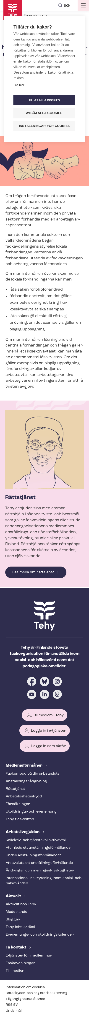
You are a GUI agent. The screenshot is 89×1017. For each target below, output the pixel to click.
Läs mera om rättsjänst (33, 572)
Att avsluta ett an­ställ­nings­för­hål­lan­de (39, 863)
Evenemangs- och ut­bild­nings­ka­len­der (40, 935)
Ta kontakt (16, 947)
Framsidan (33, 15)
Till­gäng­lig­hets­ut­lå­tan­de (25, 999)
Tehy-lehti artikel (20, 927)
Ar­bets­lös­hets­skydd (24, 796)
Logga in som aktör (48, 746)
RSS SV (12, 1005)
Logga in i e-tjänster (48, 731)
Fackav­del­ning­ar (20, 963)
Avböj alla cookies (44, 113)
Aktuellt (14, 896)
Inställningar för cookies (44, 126)
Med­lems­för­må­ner (24, 766)
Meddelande (16, 912)
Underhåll (14, 1011)
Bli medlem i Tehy (49, 715)
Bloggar (13, 919)
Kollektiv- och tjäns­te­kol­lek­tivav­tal (36, 840)
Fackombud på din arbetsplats (33, 774)
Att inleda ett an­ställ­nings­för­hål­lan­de (38, 848)
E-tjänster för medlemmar (29, 955)
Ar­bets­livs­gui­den (23, 832)
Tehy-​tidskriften (20, 819)
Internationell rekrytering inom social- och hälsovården (43, 880)
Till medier (15, 971)
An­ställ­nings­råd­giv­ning (26, 781)
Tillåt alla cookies (44, 100)
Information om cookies (25, 987)
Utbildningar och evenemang (31, 812)
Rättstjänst (15, 789)
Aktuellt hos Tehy (21, 904)
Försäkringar (18, 804)
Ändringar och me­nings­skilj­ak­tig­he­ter (40, 870)
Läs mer (18, 85)
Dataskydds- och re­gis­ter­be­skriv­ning (36, 993)
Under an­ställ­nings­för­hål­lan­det (33, 855)
